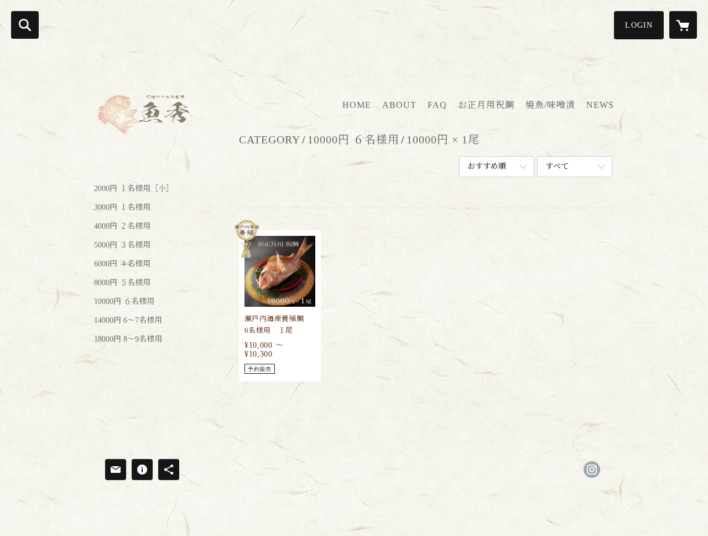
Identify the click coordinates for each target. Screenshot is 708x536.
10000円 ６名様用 (124, 302)
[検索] (25, 25)
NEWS (600, 105)
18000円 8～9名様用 (128, 339)
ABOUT (399, 105)
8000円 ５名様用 (122, 283)
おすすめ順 (486, 166)
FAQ (437, 105)
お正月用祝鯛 (486, 105)
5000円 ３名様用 (122, 245)
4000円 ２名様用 (122, 226)
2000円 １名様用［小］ (134, 189)
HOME (356, 105)
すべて (557, 166)
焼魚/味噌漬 (550, 105)
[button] (639, 25)
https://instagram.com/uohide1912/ (592, 469)
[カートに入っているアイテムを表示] (683, 25)
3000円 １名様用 (122, 208)
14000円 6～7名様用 (128, 320)
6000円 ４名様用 (122, 264)
